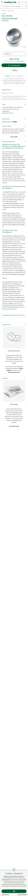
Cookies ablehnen (5, 894)
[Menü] (2, 2)
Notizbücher (11, 10)
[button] (25, 25)
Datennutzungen (6, 879)
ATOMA (15, 121)
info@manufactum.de (14, 372)
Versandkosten (20, 61)
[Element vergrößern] (25, 47)
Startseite (4, 10)
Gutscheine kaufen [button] (14, 426)
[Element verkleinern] (23, 47)
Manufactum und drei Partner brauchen (13, 876)
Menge (7, 53)
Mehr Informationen (22, 894)
